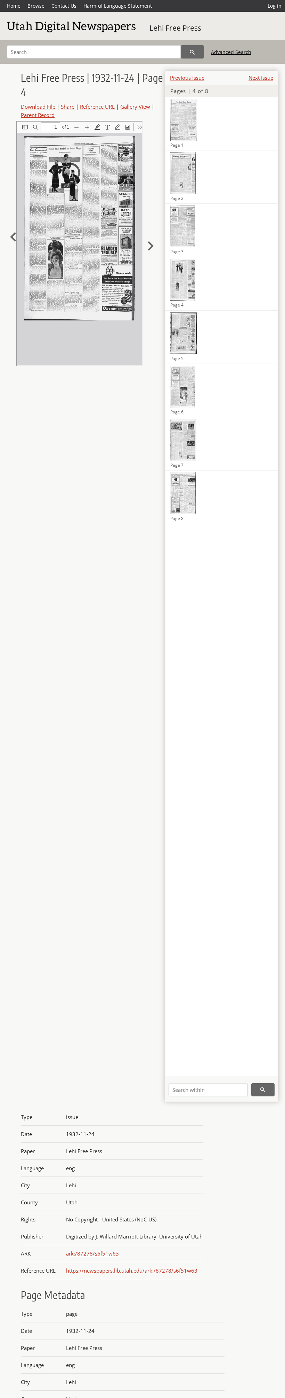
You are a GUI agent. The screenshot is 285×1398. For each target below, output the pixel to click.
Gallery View (135, 106)
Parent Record (38, 114)
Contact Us (63, 5)
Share (67, 106)
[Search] (192, 52)
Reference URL (97, 106)
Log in (275, 5)
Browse (35, 5)
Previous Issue (187, 77)
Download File (38, 106)
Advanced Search (231, 52)
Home (14, 5)
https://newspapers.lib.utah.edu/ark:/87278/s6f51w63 (131, 1270)
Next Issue (261, 77)
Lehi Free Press (175, 28)
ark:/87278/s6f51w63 (92, 1253)
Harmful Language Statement (117, 5)
